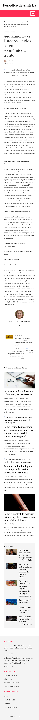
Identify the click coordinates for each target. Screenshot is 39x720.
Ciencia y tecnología (10, 675)
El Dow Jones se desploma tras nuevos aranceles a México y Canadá (16, 353)
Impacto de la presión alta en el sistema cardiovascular (25, 620)
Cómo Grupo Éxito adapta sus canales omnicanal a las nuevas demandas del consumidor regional (18, 431)
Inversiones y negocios (11, 32)
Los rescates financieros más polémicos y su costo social (19, 393)
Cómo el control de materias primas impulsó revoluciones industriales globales (19, 517)
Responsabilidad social (11, 686)
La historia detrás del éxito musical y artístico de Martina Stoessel (25, 570)
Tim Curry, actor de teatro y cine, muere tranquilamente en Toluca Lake (25, 555)
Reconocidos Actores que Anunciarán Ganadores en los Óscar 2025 (23, 340)
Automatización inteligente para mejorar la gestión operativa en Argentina (18, 469)
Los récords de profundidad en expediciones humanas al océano (25, 606)
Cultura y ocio (8, 679)
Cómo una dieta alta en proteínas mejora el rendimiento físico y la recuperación (25, 588)
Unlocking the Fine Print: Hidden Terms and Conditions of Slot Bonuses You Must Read (18, 660)
